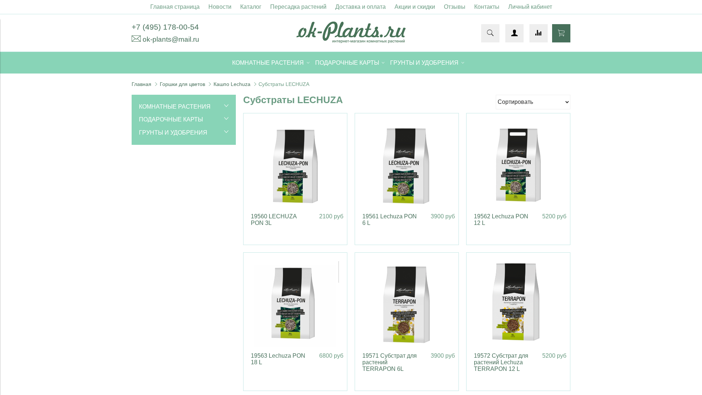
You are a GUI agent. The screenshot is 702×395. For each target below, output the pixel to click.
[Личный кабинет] (514, 33)
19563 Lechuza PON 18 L (278, 359)
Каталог (250, 7)
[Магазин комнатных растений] (351, 41)
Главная (141, 84)
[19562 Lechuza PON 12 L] (518, 165)
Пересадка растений (298, 7)
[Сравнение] (538, 33)
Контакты (486, 7)
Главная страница (175, 7)
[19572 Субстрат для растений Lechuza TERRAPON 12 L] (518, 304)
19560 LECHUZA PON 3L (274, 219)
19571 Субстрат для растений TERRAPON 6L (389, 362)
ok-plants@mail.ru (171, 39)
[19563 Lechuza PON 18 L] (295, 304)
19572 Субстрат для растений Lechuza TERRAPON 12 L (501, 362)
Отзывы (454, 7)
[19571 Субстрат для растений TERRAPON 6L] (406, 304)
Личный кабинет (530, 7)
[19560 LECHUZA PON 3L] (295, 165)
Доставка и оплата (360, 7)
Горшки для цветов (182, 84)
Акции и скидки (415, 7)
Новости (219, 7)
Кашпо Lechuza (232, 84)
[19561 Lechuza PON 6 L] (406, 165)
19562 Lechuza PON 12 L (501, 219)
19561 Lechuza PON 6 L (389, 219)
